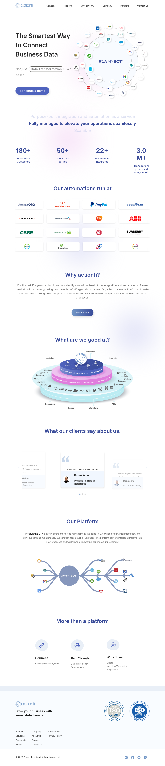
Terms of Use (54, 731)
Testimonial (20, 740)
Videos (18, 744)
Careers (35, 740)
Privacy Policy (55, 736)
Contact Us (142, 5)
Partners (124, 5)
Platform (68, 5)
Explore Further (82, 312)
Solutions (51, 5)
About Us (36, 736)
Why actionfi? (87, 5)
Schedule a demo (32, 91)
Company (107, 5)
